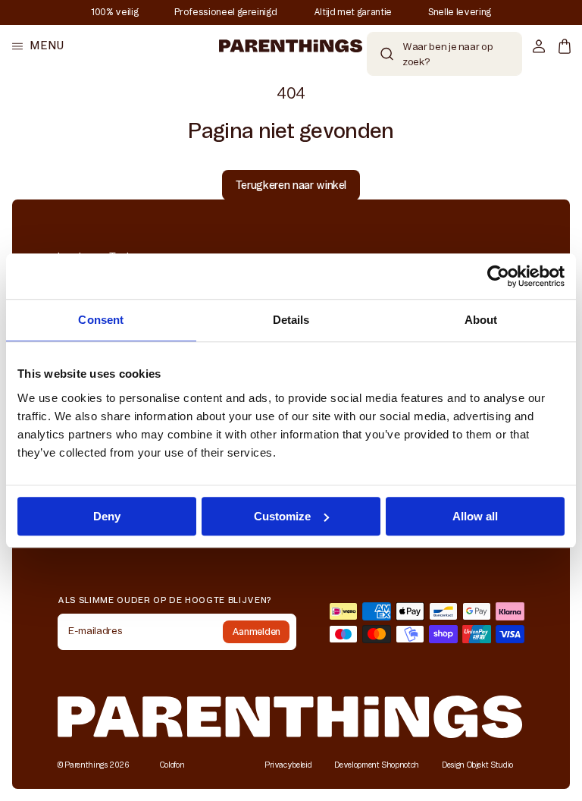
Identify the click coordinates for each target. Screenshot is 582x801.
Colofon (172, 765)
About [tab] (481, 319)
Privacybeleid (287, 765)
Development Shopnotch (376, 765)
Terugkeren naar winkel (291, 185)
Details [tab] (291, 319)
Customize (282, 516)
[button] (38, 46)
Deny (106, 516)
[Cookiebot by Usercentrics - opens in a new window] (498, 276)
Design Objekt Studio (477, 765)
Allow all (475, 516)
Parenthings (85, 765)
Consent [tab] (101, 319)
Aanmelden (256, 631)
